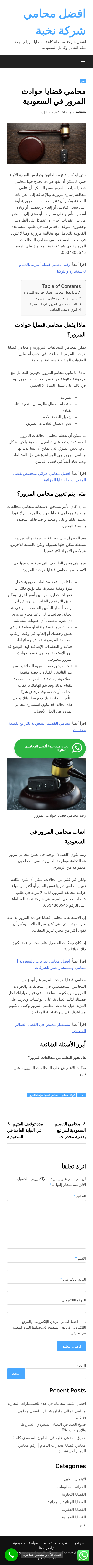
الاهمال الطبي (75, 1479)
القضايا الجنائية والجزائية (67, 1501)
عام (83, 81)
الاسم (80, 1258)
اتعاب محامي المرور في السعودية (53, 304)
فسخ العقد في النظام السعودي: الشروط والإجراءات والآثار (53, 1427)
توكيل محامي (68, 1095)
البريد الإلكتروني (73, 1279)
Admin (81, 112)
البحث (81, 1365)
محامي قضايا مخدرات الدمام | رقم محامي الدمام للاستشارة (52, 1448)
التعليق (79, 1196)
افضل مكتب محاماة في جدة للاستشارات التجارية (46, 1403)
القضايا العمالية (74, 1517)
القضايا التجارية (74, 1494)
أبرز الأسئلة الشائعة (63, 310)
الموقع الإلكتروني (74, 1300)
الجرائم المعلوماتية (71, 1486)
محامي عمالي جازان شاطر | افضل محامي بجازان (52, 1414)
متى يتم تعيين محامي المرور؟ (56, 298)
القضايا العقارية (74, 1509)
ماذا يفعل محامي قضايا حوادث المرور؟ (50, 292)
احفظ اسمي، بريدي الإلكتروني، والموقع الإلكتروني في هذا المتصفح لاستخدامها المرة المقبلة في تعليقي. (49, 1327)
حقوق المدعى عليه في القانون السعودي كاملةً (49, 1437)
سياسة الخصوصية (25, 1543)
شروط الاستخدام (56, 1543)
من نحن (79, 1543)
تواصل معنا (46, 1548)
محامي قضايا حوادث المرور (43, 1095)
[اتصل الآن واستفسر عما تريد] (11, 1554)
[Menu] (83, 61)
